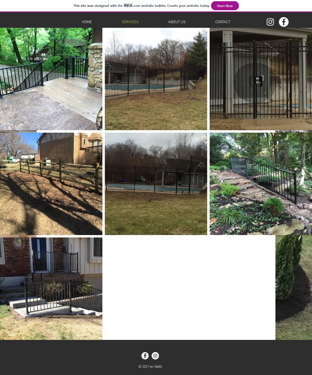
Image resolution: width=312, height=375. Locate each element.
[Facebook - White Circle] (284, 22)
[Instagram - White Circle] (155, 355)
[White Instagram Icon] (270, 22)
